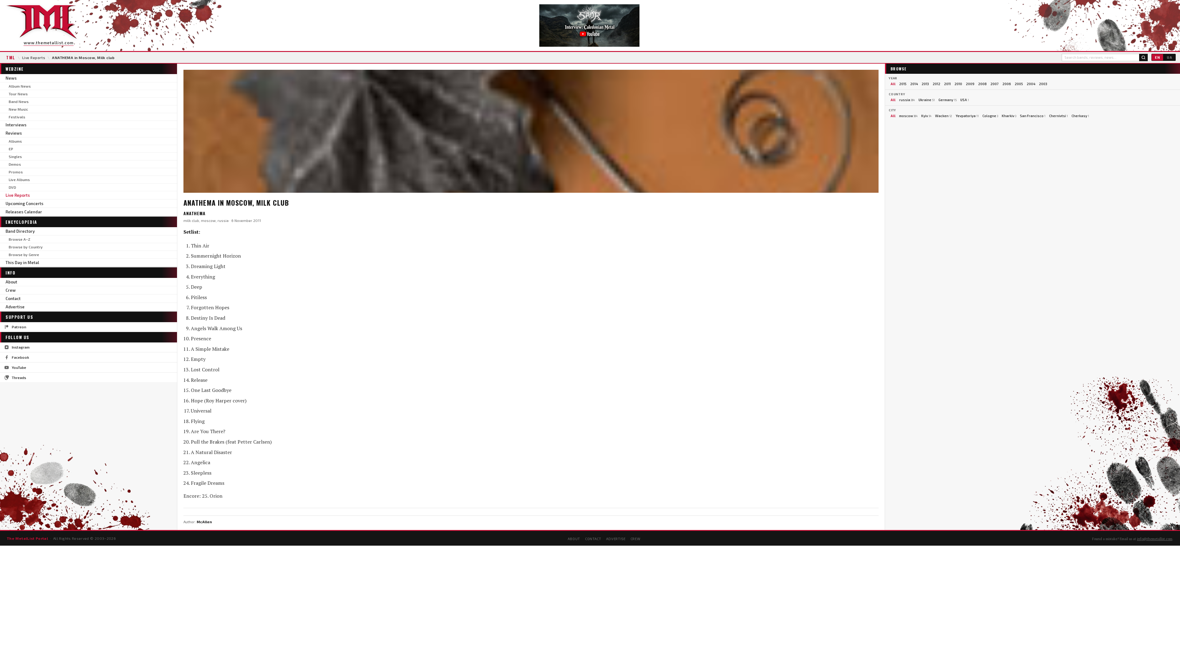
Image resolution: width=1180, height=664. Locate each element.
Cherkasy (1080, 116)
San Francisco (1032, 116)
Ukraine (926, 100)
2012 (936, 84)
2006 (1006, 84)
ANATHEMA (194, 213)
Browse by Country (26, 247)
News (11, 78)
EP (11, 149)
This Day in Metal (22, 262)
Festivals (17, 117)
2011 (947, 84)
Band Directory (20, 231)
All (893, 84)
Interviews (16, 124)
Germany (947, 100)
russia (907, 100)
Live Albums (19, 179)
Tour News (18, 94)
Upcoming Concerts (24, 203)
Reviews (14, 133)
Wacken (943, 116)
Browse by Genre (24, 254)
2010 (958, 84)
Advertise (15, 306)
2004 (1031, 84)
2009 (970, 84)
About (11, 281)
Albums (15, 141)
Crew (11, 290)
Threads (19, 377)
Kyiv (926, 116)
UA (1169, 57)
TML (10, 57)
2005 (1019, 84)
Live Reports (33, 57)
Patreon (19, 327)
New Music (18, 109)
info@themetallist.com (1154, 539)
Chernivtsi (1058, 116)
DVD (12, 187)
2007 (994, 84)
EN (1157, 57)
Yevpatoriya (967, 116)
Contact (13, 298)
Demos (15, 164)
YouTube (19, 367)
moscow (908, 116)
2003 (1043, 84)
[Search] (1143, 57)
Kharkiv (1009, 116)
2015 (903, 84)
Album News (20, 86)
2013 (925, 84)
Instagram (21, 347)
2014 (914, 84)
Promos (16, 172)
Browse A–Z (19, 239)
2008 (982, 84)
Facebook (20, 357)
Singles (15, 156)
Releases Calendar (24, 211)
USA (964, 100)
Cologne (990, 116)
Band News (19, 101)
